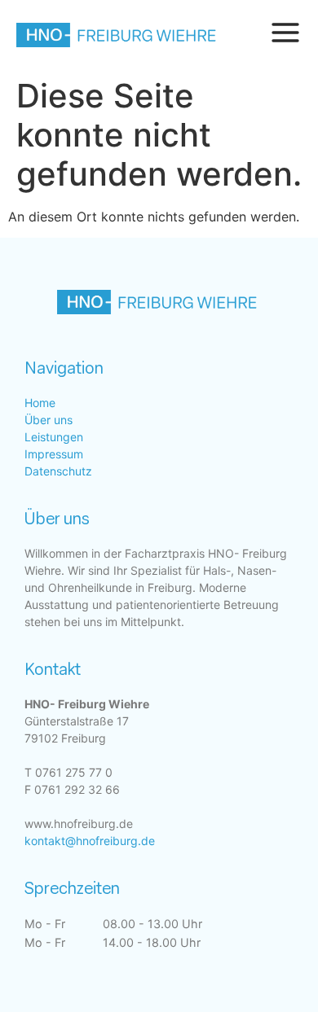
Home (39, 403)
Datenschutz (58, 471)
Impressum (53, 454)
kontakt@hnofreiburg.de (89, 841)
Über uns (48, 420)
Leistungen (53, 437)
